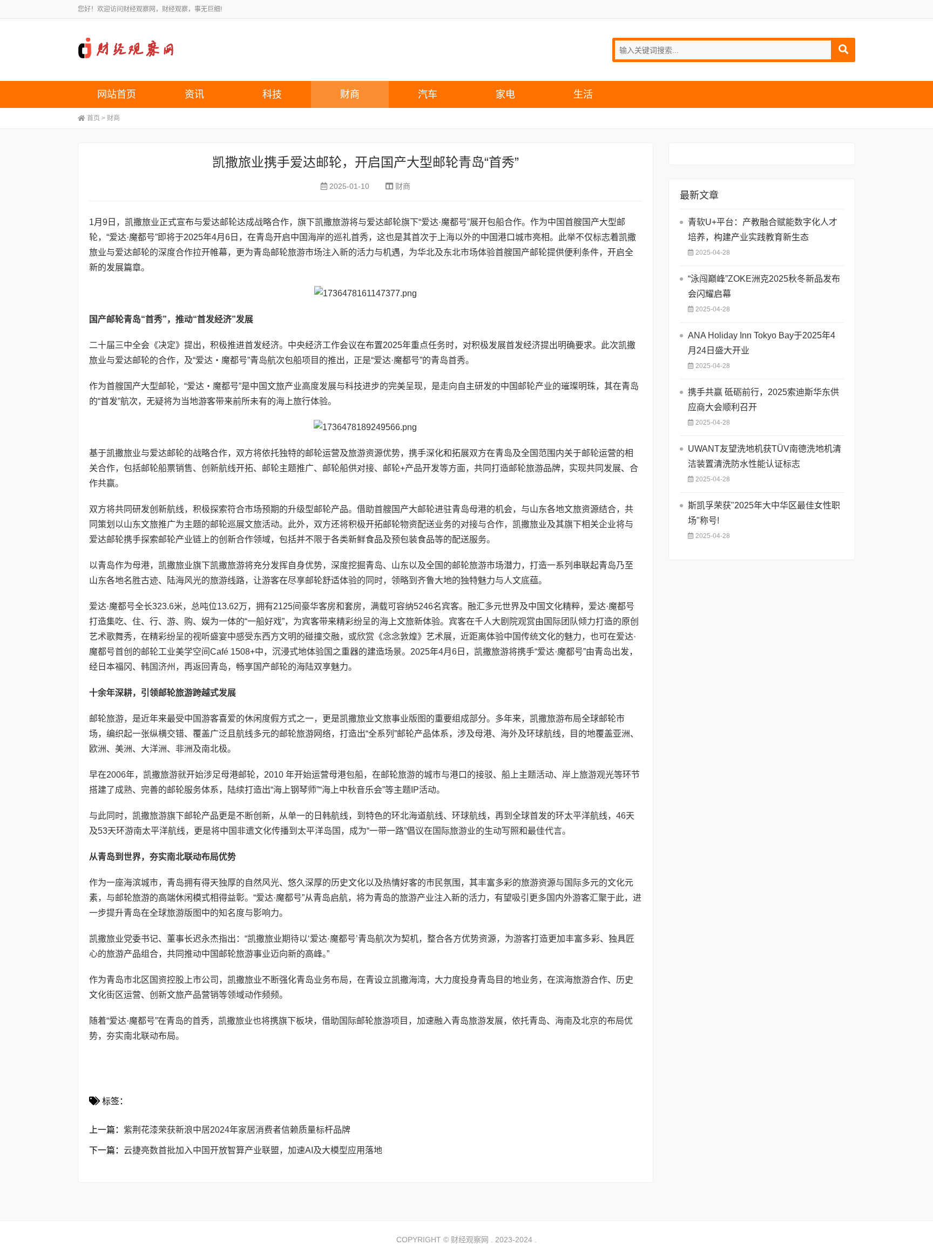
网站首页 (116, 94)
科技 (272, 94)
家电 (505, 94)
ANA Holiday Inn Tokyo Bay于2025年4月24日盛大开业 (761, 343)
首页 (93, 118)
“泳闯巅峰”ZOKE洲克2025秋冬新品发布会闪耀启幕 (764, 286)
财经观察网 (129, 48)
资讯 (194, 94)
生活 (583, 94)
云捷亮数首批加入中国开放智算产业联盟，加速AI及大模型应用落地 (253, 1150)
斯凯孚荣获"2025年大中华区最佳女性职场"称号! (764, 513)
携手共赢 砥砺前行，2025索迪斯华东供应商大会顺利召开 (763, 399)
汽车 (427, 94)
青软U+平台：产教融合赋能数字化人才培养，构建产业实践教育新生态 (762, 229)
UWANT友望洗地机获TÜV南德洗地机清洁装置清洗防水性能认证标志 (764, 456)
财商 (350, 94)
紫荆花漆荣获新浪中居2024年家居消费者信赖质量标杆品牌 (237, 1129)
